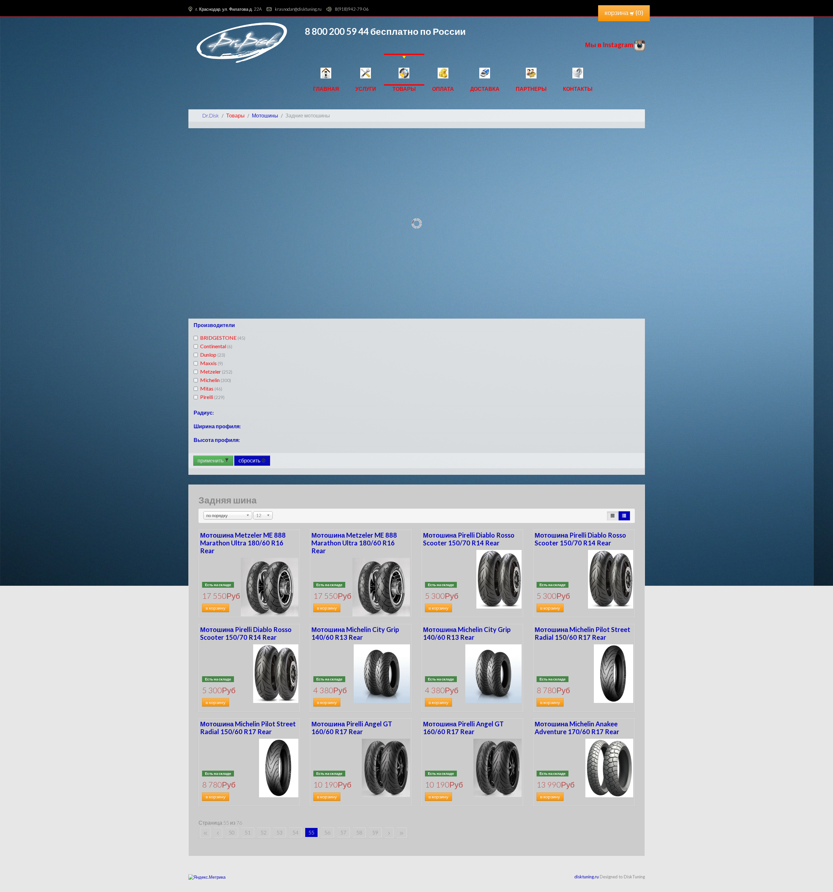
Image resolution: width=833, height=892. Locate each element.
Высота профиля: (217, 440)
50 (232, 832)
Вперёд (389, 833)
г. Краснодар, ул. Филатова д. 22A (229, 9)
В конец (402, 833)
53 (279, 832)
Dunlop (212, 354)
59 (375, 832)
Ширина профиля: (217, 426)
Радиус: (204, 412)
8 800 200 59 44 (337, 31)
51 (248, 832)
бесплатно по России (417, 31)
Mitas (211, 388)
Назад (218, 833)
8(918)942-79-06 (352, 9)
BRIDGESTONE (222, 338)
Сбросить (250, 460)
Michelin (215, 380)
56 (327, 832)
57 (343, 832)
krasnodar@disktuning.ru (298, 9)
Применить (211, 460)
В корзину (215, 608)
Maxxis (211, 363)
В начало (205, 833)
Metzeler (216, 371)
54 (295, 832)
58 (359, 832)
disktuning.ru (586, 876)
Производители (214, 325)
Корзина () (624, 12)
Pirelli (212, 397)
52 (263, 832)
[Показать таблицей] (624, 515)
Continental (216, 346)
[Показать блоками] (613, 515)
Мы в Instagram (610, 44)
